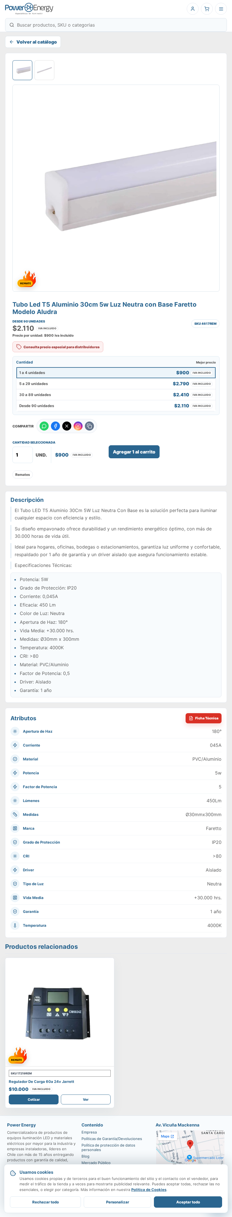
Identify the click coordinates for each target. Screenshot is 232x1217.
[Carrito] (207, 9)
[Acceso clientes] (193, 9)
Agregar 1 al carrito (134, 452)
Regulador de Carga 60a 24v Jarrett (41, 1081)
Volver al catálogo (36, 42)
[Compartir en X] (66, 426)
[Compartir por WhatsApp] (44, 426)
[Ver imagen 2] (44, 70)
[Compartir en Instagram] (78, 426)
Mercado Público (96, 1162)
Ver (86, 1099)
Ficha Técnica (206, 718)
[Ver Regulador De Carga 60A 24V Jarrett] (59, 1012)
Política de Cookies (148, 1189)
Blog (85, 1156)
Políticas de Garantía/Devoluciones (111, 1138)
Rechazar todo (45, 1202)
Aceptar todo (188, 1202)
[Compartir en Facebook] (55, 426)
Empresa (89, 1132)
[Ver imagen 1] (22, 70)
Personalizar (117, 1202)
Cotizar (34, 1099)
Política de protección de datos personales (108, 1147)
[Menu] (221, 9)
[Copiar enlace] (89, 426)
